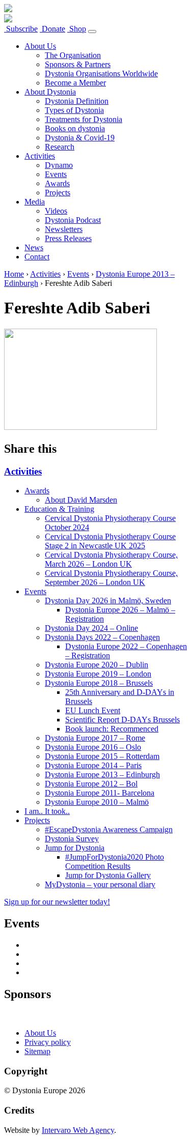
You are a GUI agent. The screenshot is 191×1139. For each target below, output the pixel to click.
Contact (36, 256)
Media (34, 201)
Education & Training (59, 509)
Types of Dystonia (74, 110)
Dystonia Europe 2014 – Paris (93, 765)
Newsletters (64, 229)
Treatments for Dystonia (83, 119)
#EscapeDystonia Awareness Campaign (109, 829)
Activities (39, 156)
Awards (57, 183)
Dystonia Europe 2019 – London (98, 673)
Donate (52, 28)
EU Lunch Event (92, 710)
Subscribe (21, 28)
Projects (57, 192)
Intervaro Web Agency (78, 1130)
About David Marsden (81, 499)
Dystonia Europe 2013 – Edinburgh (102, 774)
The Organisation (73, 55)
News (33, 247)
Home (14, 274)
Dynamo (59, 165)
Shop (76, 28)
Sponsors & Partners (78, 64)
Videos (56, 211)
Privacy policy (47, 1042)
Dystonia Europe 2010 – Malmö (97, 802)
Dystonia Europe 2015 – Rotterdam (102, 756)
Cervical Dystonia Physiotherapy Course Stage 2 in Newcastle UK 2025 (110, 541)
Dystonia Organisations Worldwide (101, 73)
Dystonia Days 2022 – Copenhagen (102, 637)
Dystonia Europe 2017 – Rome (95, 738)
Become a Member (75, 82)
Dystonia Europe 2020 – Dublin (96, 664)
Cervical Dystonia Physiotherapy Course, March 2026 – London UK (111, 559)
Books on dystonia (75, 128)
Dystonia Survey (72, 838)
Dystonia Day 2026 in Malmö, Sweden (108, 600)
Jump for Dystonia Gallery (108, 875)
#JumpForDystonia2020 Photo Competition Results (114, 861)
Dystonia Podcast (73, 220)
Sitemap (37, 1051)
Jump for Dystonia (74, 847)
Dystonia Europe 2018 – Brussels (99, 683)
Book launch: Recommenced (111, 728)
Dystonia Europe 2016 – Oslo (93, 747)
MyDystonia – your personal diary (100, 884)
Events (56, 174)
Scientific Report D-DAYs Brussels (122, 719)
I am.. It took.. (47, 811)
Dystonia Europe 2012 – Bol (91, 783)
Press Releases (68, 238)
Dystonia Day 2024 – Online (91, 628)
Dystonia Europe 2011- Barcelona (99, 792)
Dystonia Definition (76, 101)
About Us (40, 46)
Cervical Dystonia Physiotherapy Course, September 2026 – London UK (111, 578)
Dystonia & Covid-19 (80, 137)
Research (59, 146)
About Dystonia (50, 91)
